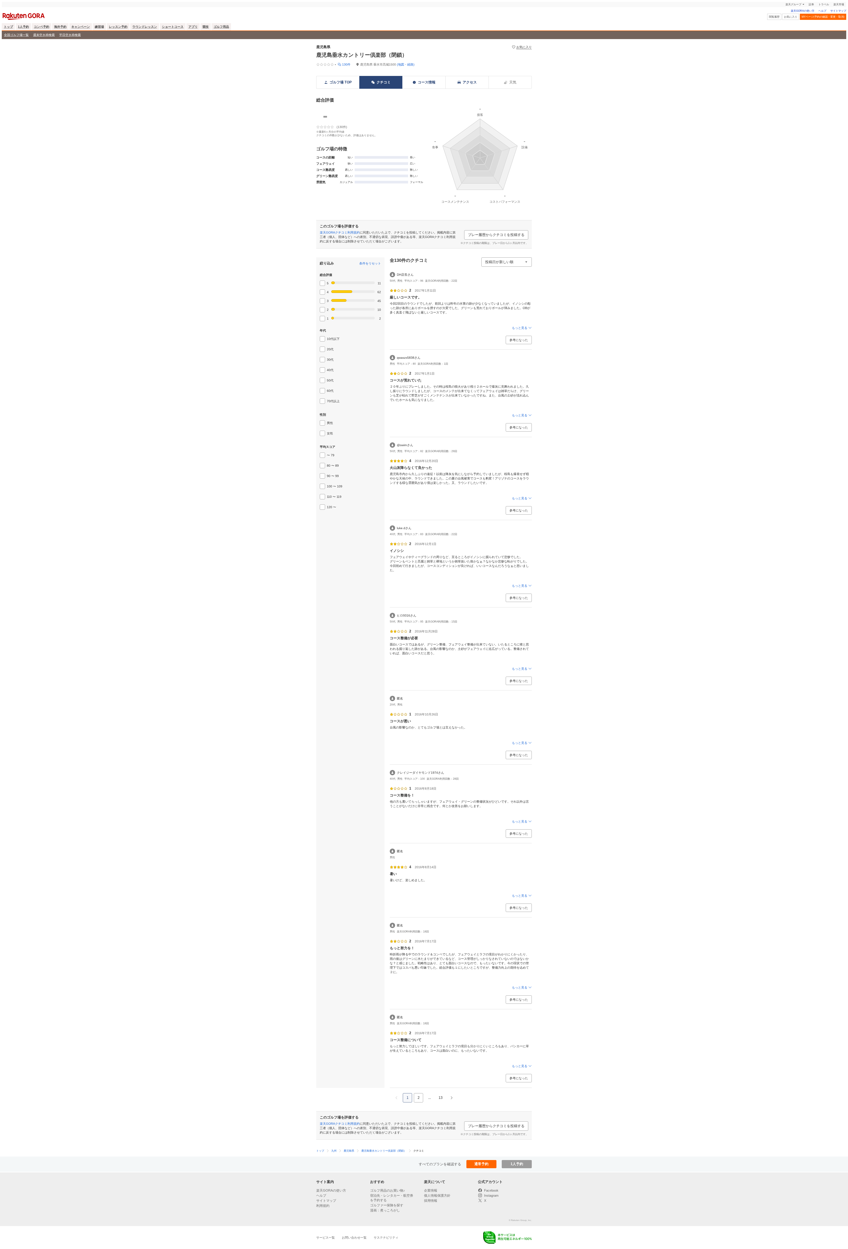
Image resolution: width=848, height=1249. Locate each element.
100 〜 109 (334, 497)
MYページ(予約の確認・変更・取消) (823, 27)
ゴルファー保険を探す (386, 1227)
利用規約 (322, 1228)
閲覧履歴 (774, 27)
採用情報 (430, 1222)
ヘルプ (822, 21)
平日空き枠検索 (70, 46)
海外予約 (60, 38)
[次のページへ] (451, 1108)
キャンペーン (80, 38)
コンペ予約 (41, 38)
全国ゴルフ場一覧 (16, 46)
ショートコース (173, 38)
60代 (330, 402)
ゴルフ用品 (221, 38)
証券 (811, 15)
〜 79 (330, 466)
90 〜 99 (333, 487)
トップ (8, 38)
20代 (330, 360)
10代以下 (333, 350)
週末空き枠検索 (44, 46)
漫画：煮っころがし (385, 1232)
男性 (330, 434)
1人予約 (23, 38)
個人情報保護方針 (437, 1217)
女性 (330, 444)
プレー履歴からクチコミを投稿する (496, 246)
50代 (330, 391)
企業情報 (430, 1212)
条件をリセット (370, 274)
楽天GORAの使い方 (802, 21)
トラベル (823, 15)
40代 (330, 381)
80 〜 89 (333, 476)
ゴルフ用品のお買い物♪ (387, 1212)
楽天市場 (838, 15)
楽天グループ (793, 15)
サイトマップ (838, 21)
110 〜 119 (334, 507)
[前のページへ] (396, 1108)
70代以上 (333, 412)
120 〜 (331, 518)
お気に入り (790, 27)
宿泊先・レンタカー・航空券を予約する (391, 1220)
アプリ (193, 38)
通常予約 (481, 1175)
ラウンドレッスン (144, 38)
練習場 (99, 38)
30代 (330, 370)
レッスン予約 (118, 38)
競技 (206, 38)
